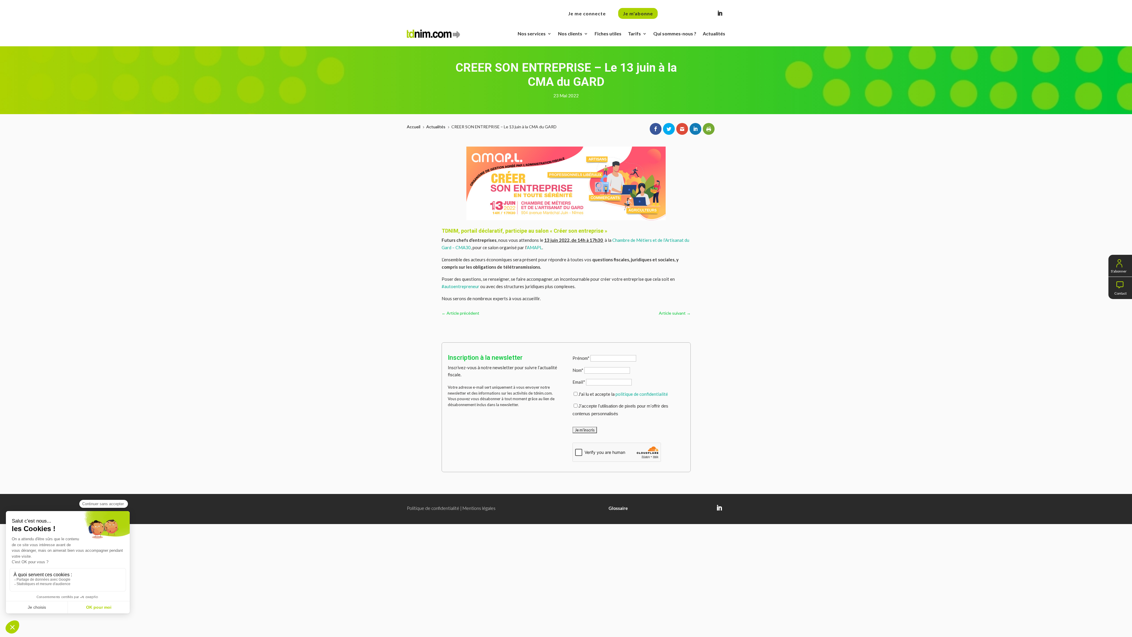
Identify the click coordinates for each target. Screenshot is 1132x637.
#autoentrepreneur (460, 286)
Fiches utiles (608, 33)
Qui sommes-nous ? (674, 33)
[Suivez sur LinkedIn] (720, 13)
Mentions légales (479, 508)
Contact (1120, 292)
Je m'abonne (638, 13)
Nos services (532, 33)
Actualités (714, 33)
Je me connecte (587, 13)
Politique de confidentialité (433, 508)
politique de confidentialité (642, 394)
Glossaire (618, 508)
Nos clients (570, 33)
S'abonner (1119, 270)
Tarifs (634, 33)
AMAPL (534, 247)
